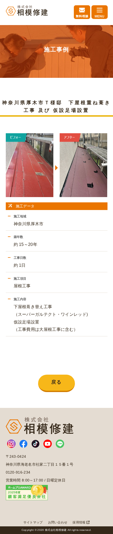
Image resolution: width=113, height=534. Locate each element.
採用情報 (79, 522)
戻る (56, 382)
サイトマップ (33, 522)
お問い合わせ (58, 522)
